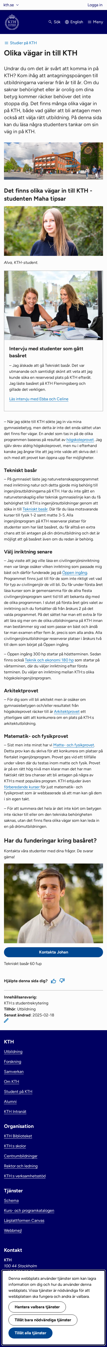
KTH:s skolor (15, 1146)
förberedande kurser (22, 787)
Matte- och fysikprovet (73, 745)
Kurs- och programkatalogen (29, 1210)
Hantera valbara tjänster (37, 1307)
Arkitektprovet (67, 711)
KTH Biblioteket (18, 1136)
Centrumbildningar (20, 1156)
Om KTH (11, 1081)
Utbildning (13, 1051)
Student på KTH (18, 1091)
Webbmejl (13, 1230)
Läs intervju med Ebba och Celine (38, 399)
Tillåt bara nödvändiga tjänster (43, 1320)
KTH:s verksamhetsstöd (25, 1176)
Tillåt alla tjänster (30, 1333)
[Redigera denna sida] (6, 1020)
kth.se (8, 4)
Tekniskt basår (35, 509)
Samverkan (14, 1071)
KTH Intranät (15, 1111)
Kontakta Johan (53, 952)
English (76, 21)
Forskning (12, 1061)
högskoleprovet (80, 439)
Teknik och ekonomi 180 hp (49, 660)
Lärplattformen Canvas (24, 1220)
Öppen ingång (74, 572)
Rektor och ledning (21, 1166)
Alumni (10, 1101)
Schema (11, 1200)
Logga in (95, 4)
